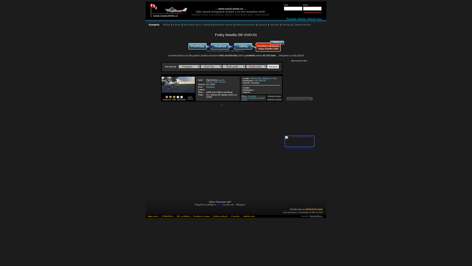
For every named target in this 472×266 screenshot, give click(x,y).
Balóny (166, 24)
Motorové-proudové (245, 24)
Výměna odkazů (220, 216)
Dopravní (262, 24)
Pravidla (291, 18)
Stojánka (210, 87)
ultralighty (252, 98)
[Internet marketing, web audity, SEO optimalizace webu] (311, 217)
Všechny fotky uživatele (216, 82)
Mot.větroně (189, 24)
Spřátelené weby (314, 209)
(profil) (222, 80)
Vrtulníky (286, 24)
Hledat (302, 18)
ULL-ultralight (205, 24)
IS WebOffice (167, 216)
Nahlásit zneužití (275, 99)
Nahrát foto (315, 18)
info (275, 78)
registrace (317, 12)
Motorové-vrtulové (224, 24)
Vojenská (274, 24)
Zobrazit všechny (302, 24)
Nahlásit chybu (274, 96)
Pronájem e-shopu (201, 216)
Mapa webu (153, 216)
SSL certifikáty (183, 216)
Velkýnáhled (190, 98)
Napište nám (249, 216)
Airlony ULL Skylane (260, 78)
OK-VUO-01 (260, 80)
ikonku (219, 205)
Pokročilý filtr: (171, 67)
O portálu (235, 216)
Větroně (177, 24)
